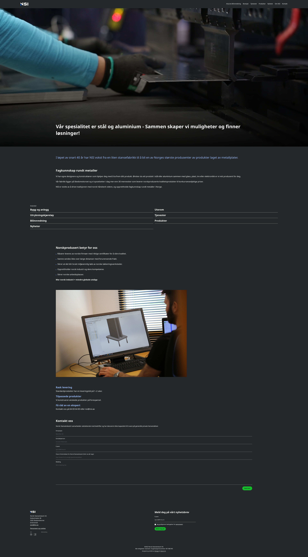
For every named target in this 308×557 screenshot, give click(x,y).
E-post (58, 446)
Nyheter (270, 4)
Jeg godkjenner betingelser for (170, 524)
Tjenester (253, 4)
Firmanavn (59, 431)
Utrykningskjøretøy (42, 215)
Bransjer (246, 4)
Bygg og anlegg (39, 209)
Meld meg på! (160, 529)
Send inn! (247, 488)
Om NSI (277, 4)
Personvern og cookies (38, 528)
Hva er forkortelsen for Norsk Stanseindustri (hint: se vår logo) (75, 454)
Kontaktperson (60, 438)
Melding (58, 462)
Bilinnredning (38, 220)
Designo (157, 551)
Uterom (159, 209)
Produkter (262, 4)
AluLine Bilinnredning (233, 4)
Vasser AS (163, 551)
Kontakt (284, 4)
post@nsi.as (34, 525)
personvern (179, 524)
